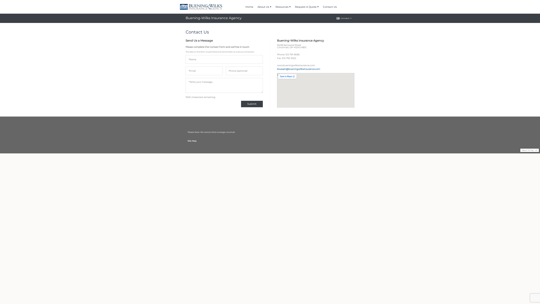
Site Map (192, 141)
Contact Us (330, 6)
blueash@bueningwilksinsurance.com (298, 69)
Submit (251, 104)
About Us (263, 6)
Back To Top (528, 150)
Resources (282, 6)
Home (249, 6)
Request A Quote (306, 6)
